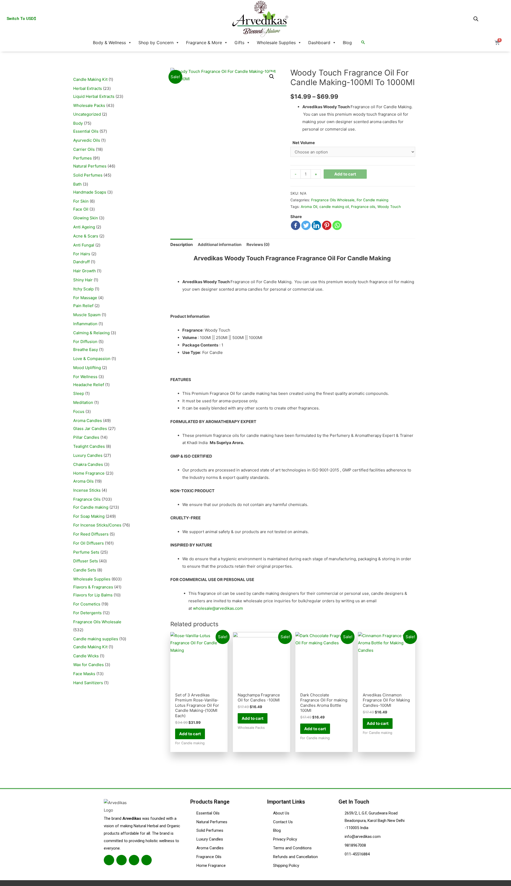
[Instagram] (134, 860)
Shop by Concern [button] (156, 42)
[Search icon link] (363, 42)
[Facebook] (295, 225)
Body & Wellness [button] (109, 42)
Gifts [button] (239, 42)
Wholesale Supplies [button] (276, 42)
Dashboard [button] (319, 42)
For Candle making (372, 200)
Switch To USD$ (21, 18)
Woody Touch (389, 206)
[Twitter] (306, 225)
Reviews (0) (258, 244)
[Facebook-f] (109, 860)
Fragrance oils (363, 206)
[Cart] (497, 42)
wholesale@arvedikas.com (218, 608)
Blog (347, 42)
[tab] (181, 244)
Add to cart (345, 174)
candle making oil (334, 206)
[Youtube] (146, 860)
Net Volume (303, 142)
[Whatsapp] (337, 225)
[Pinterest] (326, 225)
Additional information (219, 244)
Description (181, 244)
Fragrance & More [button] (204, 42)
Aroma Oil (309, 206)
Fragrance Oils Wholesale (333, 200)
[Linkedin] (316, 225)
